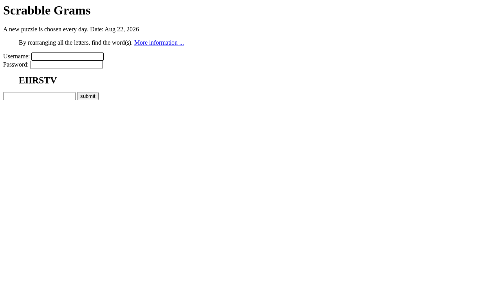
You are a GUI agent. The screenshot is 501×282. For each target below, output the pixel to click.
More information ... (159, 42)
